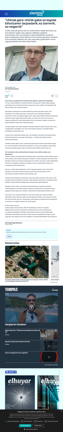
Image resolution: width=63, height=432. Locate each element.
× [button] (61, 411)
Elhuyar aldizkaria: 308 (10, 87)
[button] (6, 14)
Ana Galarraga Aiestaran (12, 89)
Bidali (9, 236)
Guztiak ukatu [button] (38, 425)
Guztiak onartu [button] (25, 425)
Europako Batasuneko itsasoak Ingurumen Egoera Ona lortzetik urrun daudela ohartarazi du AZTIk (26, 280)
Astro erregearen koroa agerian (16, 353)
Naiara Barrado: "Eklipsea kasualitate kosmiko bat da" (22, 331)
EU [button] (11, 95)
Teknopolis (11, 289)
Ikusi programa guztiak (51, 365)
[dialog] (31, 420)
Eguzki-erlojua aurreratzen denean (17, 341)
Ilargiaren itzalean (15, 324)
